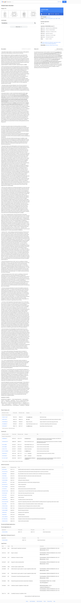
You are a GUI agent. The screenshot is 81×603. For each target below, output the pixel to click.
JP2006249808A (4, 510)
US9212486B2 (4, 444)
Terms (45, 601)
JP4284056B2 (4, 473)
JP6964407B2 (4, 453)
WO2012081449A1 (5, 501)
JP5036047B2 (4, 512)
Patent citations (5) (46, 42)
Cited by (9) (51, 42)
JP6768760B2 (4, 455)
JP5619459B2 (4, 503)
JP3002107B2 (4, 419)
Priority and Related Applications (50, 43)
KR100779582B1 (5, 508)
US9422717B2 (4, 448)
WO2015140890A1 (5, 451)
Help (54, 601)
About (27, 601)
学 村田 (59, 18)
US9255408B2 (4, 446)
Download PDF (44, 13)
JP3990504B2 (4, 426)
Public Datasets (39, 601)
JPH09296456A (4, 493)
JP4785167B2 (4, 482)
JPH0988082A (4, 423)
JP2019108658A (4, 486)
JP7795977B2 (4, 488)
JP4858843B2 (4, 438)
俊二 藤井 (55, 18)
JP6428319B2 (4, 514)
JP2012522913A (4, 471)
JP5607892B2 (4, 475)
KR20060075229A (5, 490)
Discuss (56, 45)
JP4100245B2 (4, 497)
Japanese (48, 16)
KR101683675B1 (5, 518)
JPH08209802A (4, 421)
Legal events (56, 42)
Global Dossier (52, 45)
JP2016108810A (4, 516)
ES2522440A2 (4, 469)
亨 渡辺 (49, 18)
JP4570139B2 (4, 495)
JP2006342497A (4, 499)
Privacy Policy (49, 601)
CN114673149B (4, 458)
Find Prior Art (52, 13)
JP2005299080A (4, 480)
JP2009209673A (5, 441)
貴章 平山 (52, 18)
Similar (58, 13)
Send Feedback (32, 601)
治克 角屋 (45, 18)
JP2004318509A (4, 531)
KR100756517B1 (5, 484)
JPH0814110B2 (4, 417)
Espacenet (47, 45)
